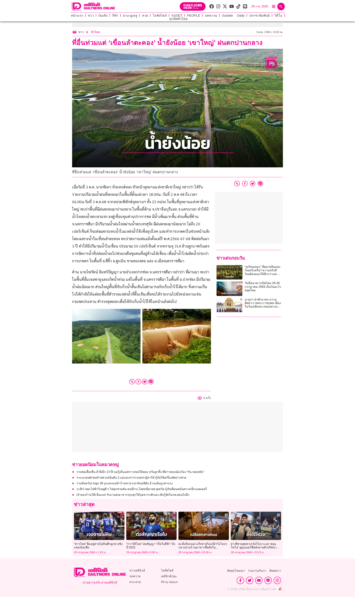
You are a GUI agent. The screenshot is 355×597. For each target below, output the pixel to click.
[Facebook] (138, 381)
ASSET (176, 15)
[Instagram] (277, 580)
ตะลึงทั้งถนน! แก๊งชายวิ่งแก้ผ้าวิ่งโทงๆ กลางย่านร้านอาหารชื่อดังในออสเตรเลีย (202, 547)
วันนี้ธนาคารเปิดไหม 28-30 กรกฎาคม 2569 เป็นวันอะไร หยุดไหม (263, 287)
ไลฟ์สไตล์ (160, 15)
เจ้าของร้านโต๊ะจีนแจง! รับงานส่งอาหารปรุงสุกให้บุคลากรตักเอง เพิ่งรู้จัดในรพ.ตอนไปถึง (132, 494)
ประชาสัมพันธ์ (259, 15)
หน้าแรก (77, 15)
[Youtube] (259, 580)
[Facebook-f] (240, 580)
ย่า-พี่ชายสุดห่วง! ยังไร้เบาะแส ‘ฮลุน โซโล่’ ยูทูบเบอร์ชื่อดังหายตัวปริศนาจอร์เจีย (253, 547)
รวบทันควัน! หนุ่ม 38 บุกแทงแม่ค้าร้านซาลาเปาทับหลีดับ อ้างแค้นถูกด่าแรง (124, 483)
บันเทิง (103, 15)
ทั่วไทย (95, 32)
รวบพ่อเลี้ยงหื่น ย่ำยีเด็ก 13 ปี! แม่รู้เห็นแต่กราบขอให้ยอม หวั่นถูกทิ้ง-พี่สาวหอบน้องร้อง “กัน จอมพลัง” (140, 471)
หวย (145, 15)
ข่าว (91, 15)
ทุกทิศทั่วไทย (178, 19)
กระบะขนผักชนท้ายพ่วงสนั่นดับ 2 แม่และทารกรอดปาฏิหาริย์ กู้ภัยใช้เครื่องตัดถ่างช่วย (131, 477)
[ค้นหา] (281, 6)
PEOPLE (193, 15)
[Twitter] (144, 381)
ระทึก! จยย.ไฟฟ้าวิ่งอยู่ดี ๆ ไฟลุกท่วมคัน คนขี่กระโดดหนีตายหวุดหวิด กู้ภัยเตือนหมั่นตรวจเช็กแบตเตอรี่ (141, 489)
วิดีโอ (278, 15)
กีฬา (115, 15)
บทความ (211, 15)
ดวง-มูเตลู (130, 15)
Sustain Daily (233, 15)
